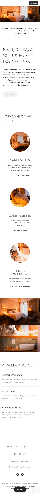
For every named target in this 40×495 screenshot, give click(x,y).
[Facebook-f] (17, 474)
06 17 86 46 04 (20, 454)
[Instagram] (22, 474)
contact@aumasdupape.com (20, 446)
